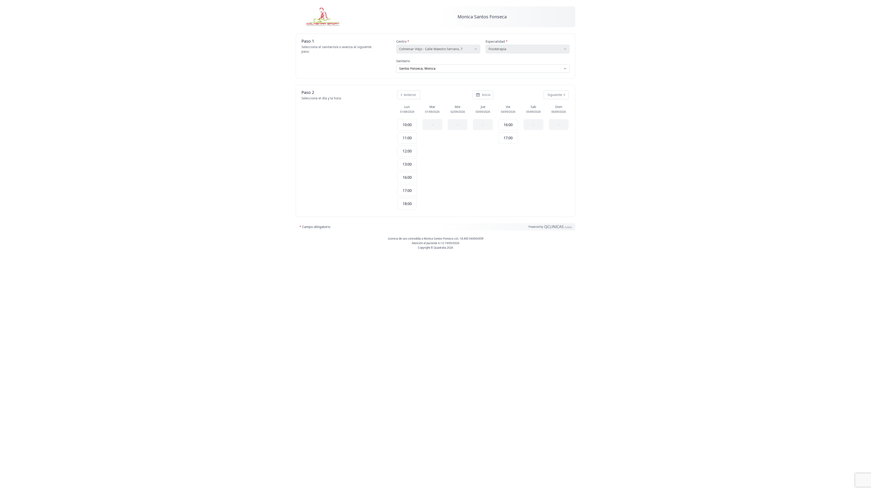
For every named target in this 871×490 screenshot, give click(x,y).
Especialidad (497, 41)
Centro (402, 41)
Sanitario (403, 61)
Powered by (536, 227)
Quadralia (440, 248)
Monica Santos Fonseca (482, 17)
